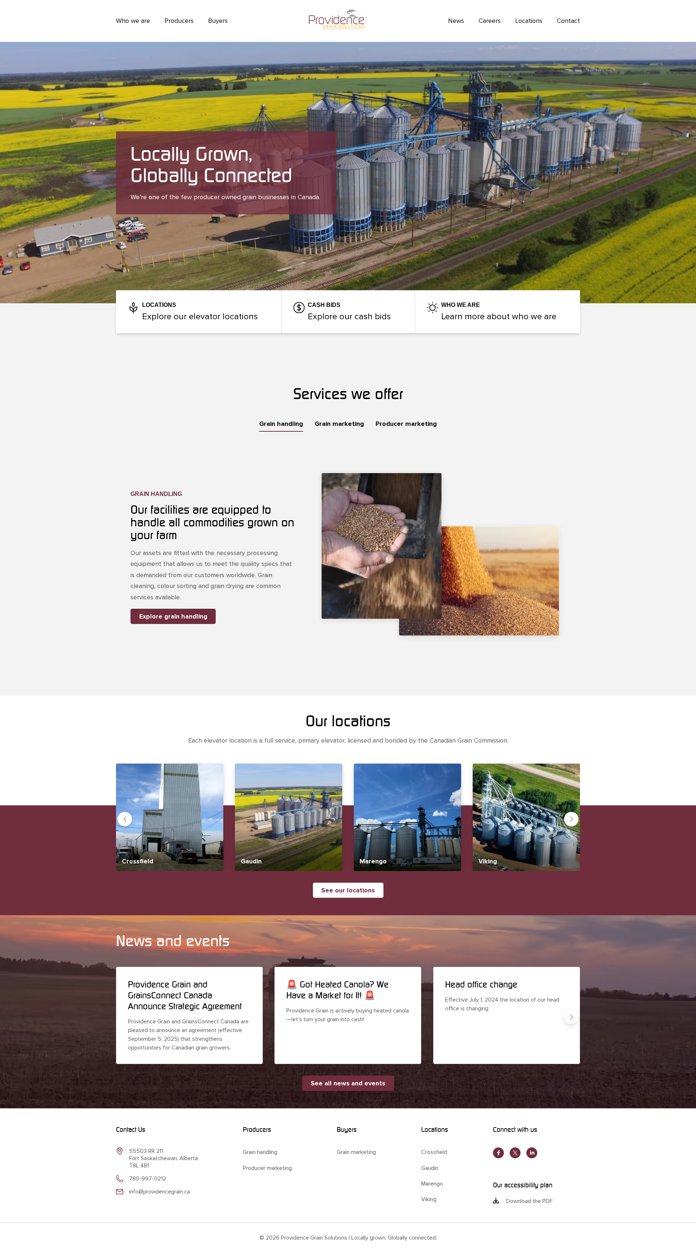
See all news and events (348, 1083)
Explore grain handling (173, 616)
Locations (528, 21)
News (456, 21)
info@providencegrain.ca (159, 1191)
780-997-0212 (147, 1178)
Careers (489, 21)
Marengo (432, 1183)
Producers (179, 21)
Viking (428, 1199)
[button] (124, 819)
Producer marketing (267, 1168)
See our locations (348, 890)
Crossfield (434, 1152)
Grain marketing (356, 1152)
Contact (568, 21)
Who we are (133, 21)
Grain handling (260, 1152)
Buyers (218, 21)
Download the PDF (529, 1201)
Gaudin (429, 1168)
